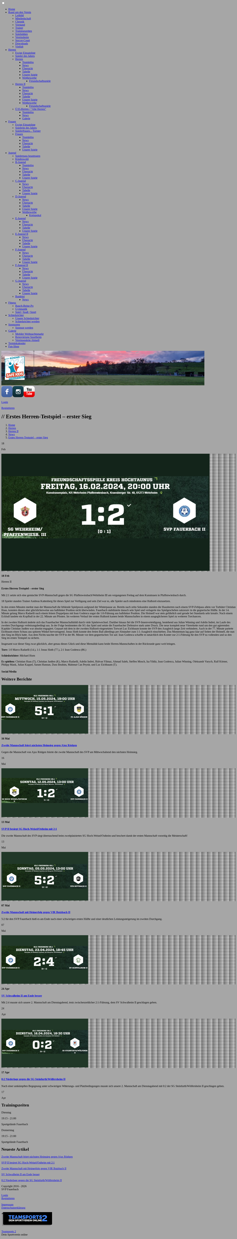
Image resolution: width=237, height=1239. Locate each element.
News (25, 65)
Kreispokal (35, 215)
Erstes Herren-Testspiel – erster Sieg (28, 437)
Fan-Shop (13, 346)
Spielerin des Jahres (26, 127)
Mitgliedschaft (23, 18)
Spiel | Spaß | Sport (25, 312)
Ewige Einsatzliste (25, 52)
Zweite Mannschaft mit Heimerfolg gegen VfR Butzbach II (35, 912)
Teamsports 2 (8, 1231)
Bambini (20, 296)
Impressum (7, 1204)
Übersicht (27, 68)
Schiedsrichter (16, 315)
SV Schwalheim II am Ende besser (21, 995)
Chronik (19, 21)
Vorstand (20, 24)
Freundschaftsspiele (40, 80)
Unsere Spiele (29, 74)
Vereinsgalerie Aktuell (27, 340)
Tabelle (26, 71)
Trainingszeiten (23, 30)
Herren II (20, 84)
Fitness (12, 302)
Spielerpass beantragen (27, 155)
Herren (12, 49)
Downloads (21, 43)
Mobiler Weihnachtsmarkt (29, 333)
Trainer (19, 27)
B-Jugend (20, 162)
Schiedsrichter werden (27, 321)
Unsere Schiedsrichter (27, 318)
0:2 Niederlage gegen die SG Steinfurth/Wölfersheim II (33, 1079)
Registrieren (8, 408)
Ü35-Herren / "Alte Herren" (30, 109)
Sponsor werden (24, 327)
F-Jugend (20, 249)
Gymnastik (21, 308)
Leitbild (19, 15)
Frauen (12, 121)
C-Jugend (20, 180)
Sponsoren (14, 324)
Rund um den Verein (19, 12)
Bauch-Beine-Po (24, 305)
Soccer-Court (22, 40)
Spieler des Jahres (25, 55)
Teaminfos (28, 62)
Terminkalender (17, 343)
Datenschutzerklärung (13, 1207)
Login (4, 402)
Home (11, 9)
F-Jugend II (21, 265)
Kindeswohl (22, 159)
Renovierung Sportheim (28, 337)
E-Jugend (20, 218)
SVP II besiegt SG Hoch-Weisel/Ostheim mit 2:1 (29, 828)
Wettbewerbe (29, 77)
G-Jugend (20, 280)
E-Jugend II (21, 233)
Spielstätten (21, 34)
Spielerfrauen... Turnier (28, 130)
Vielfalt (19, 46)
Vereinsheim (22, 37)
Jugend (12, 152)
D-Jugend (20, 196)
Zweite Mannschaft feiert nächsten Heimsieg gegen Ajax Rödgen (39, 745)
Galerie (26, 118)
